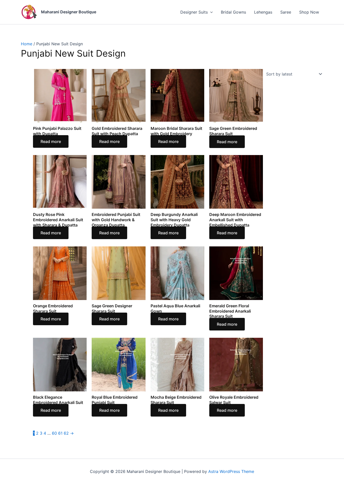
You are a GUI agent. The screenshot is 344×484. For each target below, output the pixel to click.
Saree (285, 12)
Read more (51, 141)
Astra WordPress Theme (231, 471)
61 (60, 433)
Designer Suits (194, 12)
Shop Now (309, 12)
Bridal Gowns (233, 12)
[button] (210, 12)
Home (26, 43)
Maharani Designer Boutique (68, 11)
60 (54, 433)
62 (66, 433)
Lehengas (263, 12)
